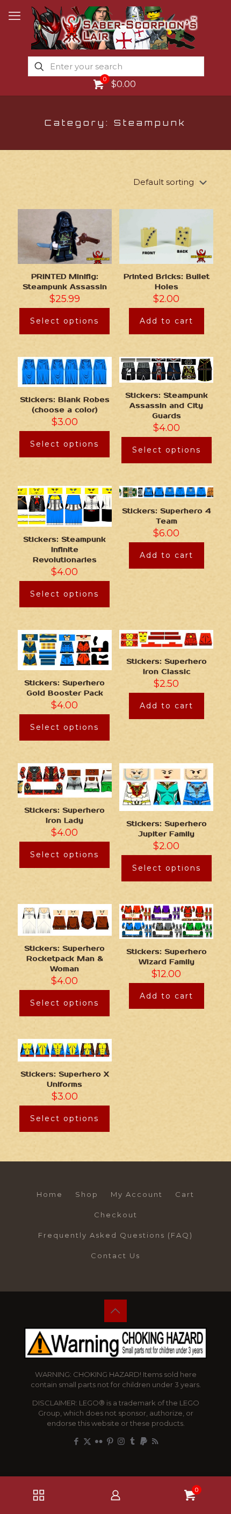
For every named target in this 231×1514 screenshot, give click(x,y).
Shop (86, 1194)
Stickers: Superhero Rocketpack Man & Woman (64, 958)
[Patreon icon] (144, 1441)
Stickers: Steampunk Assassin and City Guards (166, 405)
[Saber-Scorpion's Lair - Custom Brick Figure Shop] (115, 26)
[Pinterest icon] (110, 1441)
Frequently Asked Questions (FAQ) (115, 1235)
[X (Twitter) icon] (87, 1441)
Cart (184, 1194)
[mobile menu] (14, 16)
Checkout (116, 1214)
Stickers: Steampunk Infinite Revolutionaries (64, 549)
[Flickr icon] (99, 1441)
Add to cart (166, 321)
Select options (64, 321)
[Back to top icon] (115, 1311)
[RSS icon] (155, 1441)
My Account (137, 1194)
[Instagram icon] (121, 1441)
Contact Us (115, 1255)
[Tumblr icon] (132, 1441)
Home (50, 1194)
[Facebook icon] (76, 1441)
